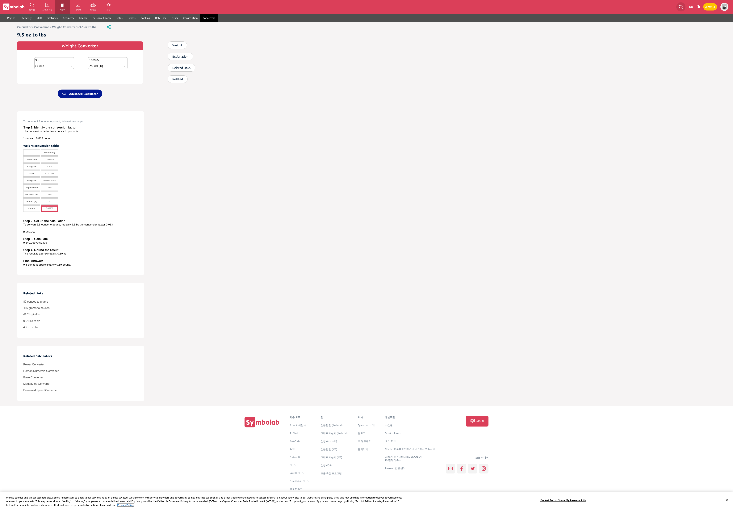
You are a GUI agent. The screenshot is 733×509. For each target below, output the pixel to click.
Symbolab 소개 (366, 425)
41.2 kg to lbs (31, 314)
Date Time (160, 18)
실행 (292, 448)
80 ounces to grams (35, 301)
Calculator (24, 27)
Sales (120, 18)
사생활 (389, 425)
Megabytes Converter (36, 383)
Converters (209, 18)
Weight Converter (64, 27)
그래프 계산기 (297, 472)
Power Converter (33, 364)
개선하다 (710, 6)
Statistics (53, 18)
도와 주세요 (364, 441)
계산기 (293, 464)
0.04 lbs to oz (31, 320)
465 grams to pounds (36, 307)
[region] (366, 500)
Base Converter (33, 377)
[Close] (727, 500)
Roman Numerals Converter (41, 370)
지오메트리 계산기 (300, 480)
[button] (109, 26)
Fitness (132, 18)
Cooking (145, 18)
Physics (11, 18)
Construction (190, 18)
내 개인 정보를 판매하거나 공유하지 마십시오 (410, 448)
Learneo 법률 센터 (395, 468)
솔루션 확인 (296, 488)
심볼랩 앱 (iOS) (329, 449)
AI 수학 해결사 (298, 425)
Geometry (68, 18)
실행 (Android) (329, 441)
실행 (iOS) (326, 465)
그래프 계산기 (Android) (334, 433)
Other (175, 18)
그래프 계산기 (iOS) (331, 457)
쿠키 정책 (390, 440)
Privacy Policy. (125, 505)
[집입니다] (262, 421)
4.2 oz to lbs (30, 327)
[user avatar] (724, 7)
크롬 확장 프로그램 (331, 473)
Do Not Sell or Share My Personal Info (563, 500)
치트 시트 (295, 456)
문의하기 (363, 449)
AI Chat (294, 433)
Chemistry (25, 18)
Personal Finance (102, 18)
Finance (83, 18)
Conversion (41, 27)
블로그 (361, 433)
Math (39, 18)
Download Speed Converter (40, 390)
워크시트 (295, 440)
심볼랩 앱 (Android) (331, 425)
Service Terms (392, 433)
